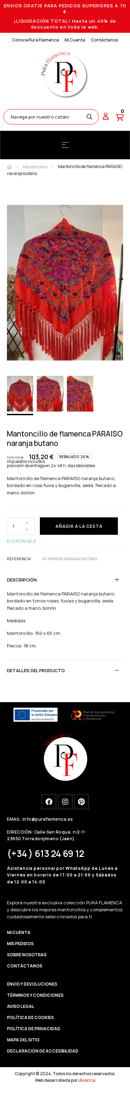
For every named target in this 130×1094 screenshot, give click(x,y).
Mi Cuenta (74, 40)
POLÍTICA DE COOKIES (30, 1017)
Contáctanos (104, 40)
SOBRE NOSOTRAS (26, 955)
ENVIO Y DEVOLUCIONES (32, 984)
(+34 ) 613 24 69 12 (45, 853)
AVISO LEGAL (20, 1006)
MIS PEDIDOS (20, 944)
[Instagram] (65, 802)
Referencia (19, 558)
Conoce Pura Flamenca (35, 40)
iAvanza (86, 1080)
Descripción (22, 580)
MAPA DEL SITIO (23, 1040)
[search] (89, 116)
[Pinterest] (81, 802)
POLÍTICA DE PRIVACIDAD (33, 1029)
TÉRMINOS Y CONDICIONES (35, 995)
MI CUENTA (19, 932)
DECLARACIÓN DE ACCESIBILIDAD (42, 1051)
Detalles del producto (36, 670)
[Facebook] (49, 802)
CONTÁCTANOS (24, 966)
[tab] (65, 579)
